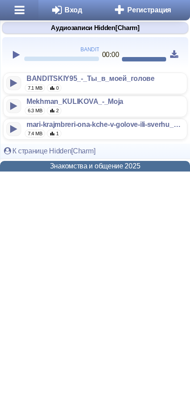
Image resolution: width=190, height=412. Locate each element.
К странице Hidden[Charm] (53, 151)
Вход (73, 10)
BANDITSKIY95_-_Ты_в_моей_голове (91, 78)
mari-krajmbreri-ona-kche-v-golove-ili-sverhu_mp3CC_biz (105, 124)
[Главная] (19, 10)
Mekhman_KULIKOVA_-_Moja (75, 101)
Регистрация (149, 10)
